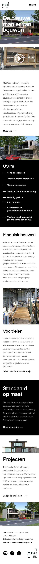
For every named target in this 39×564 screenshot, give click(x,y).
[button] (19, 58)
